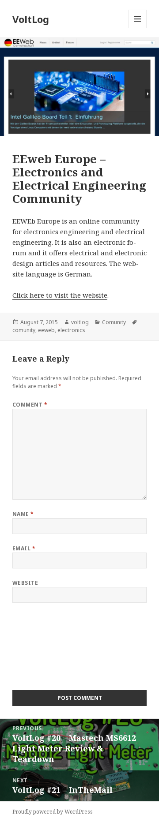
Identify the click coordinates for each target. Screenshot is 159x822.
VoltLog (30, 19)
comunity (23, 330)
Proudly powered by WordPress (52, 811)
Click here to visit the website (59, 295)
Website (25, 583)
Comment (29, 404)
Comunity (114, 322)
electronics (71, 330)
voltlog (80, 322)
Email (23, 548)
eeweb (46, 330)
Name (23, 514)
